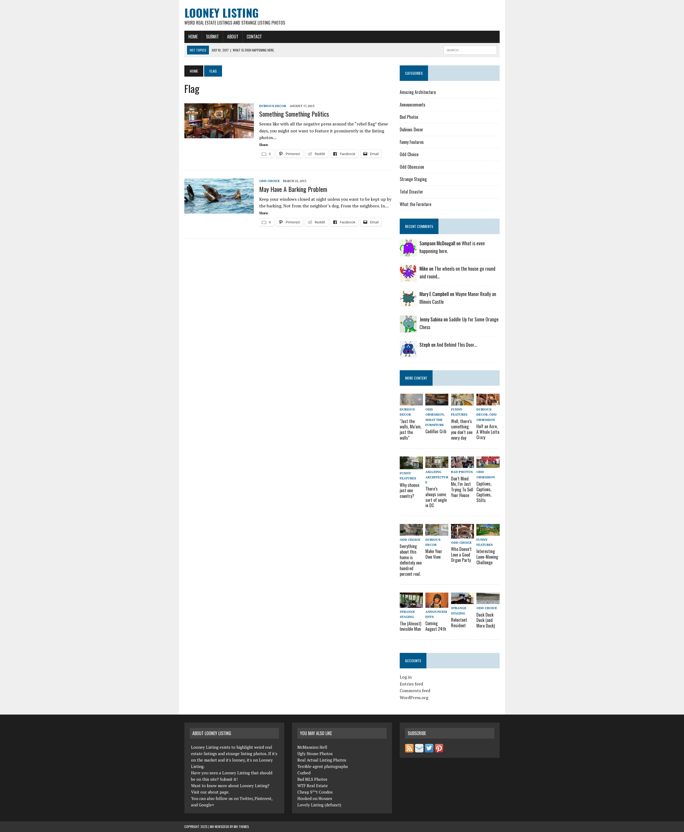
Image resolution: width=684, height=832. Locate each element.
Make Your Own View (433, 554)
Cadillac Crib (435, 431)
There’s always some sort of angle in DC (436, 497)
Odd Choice (269, 181)
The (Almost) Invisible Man (410, 626)
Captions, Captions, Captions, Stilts (483, 491)
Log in (406, 677)
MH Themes (241, 826)
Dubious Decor (272, 106)
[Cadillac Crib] (436, 402)
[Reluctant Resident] (462, 601)
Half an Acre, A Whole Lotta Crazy (487, 432)
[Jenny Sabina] (408, 329)
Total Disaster (411, 191)
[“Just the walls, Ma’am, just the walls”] (411, 402)
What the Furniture (415, 204)
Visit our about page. (210, 792)
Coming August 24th (435, 626)
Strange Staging (413, 179)
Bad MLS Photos (312, 779)
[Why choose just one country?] (411, 466)
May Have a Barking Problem (293, 189)
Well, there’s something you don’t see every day (461, 429)
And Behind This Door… (457, 344)
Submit (212, 36)
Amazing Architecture (418, 92)
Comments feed (415, 690)
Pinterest (263, 798)
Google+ (206, 804)
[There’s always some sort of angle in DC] (436, 464)
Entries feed (411, 684)
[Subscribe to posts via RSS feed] (409, 749)
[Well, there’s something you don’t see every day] (462, 402)
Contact (254, 36)
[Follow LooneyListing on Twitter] (429, 749)
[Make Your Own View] (436, 532)
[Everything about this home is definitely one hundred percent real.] (411, 532)
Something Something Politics (294, 114)
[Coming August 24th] (436, 604)
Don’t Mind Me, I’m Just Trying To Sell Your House (462, 486)
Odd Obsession (412, 167)
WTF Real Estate (312, 785)
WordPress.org (414, 697)
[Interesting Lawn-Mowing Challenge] (487, 532)
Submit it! (229, 779)
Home (193, 36)
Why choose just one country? (409, 490)
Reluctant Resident (459, 623)
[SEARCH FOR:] (470, 49)
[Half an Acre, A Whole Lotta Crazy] (487, 402)
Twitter (246, 798)
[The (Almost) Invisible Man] (411, 604)
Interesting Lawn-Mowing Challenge (487, 557)
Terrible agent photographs (322, 766)
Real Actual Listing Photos (321, 760)
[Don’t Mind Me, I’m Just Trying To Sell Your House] (462, 464)
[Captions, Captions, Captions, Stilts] (487, 464)
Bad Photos (409, 117)
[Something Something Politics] (219, 135)
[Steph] (408, 354)
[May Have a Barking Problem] (219, 210)
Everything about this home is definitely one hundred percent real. (411, 560)
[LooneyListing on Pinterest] (439, 749)
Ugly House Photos (315, 753)
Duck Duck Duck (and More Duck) (485, 620)
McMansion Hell (312, 747)
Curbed (303, 772)
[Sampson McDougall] (408, 253)
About (232, 36)
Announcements (412, 104)
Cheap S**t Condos (315, 792)
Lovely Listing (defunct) (319, 804)
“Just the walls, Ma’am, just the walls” (410, 429)
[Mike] (408, 278)
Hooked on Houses (314, 798)
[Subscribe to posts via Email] (419, 749)
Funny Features (412, 142)
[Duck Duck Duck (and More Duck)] (487, 601)
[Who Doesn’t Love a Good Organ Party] (462, 535)
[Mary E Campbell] (408, 304)
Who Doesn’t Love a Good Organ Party (461, 554)
